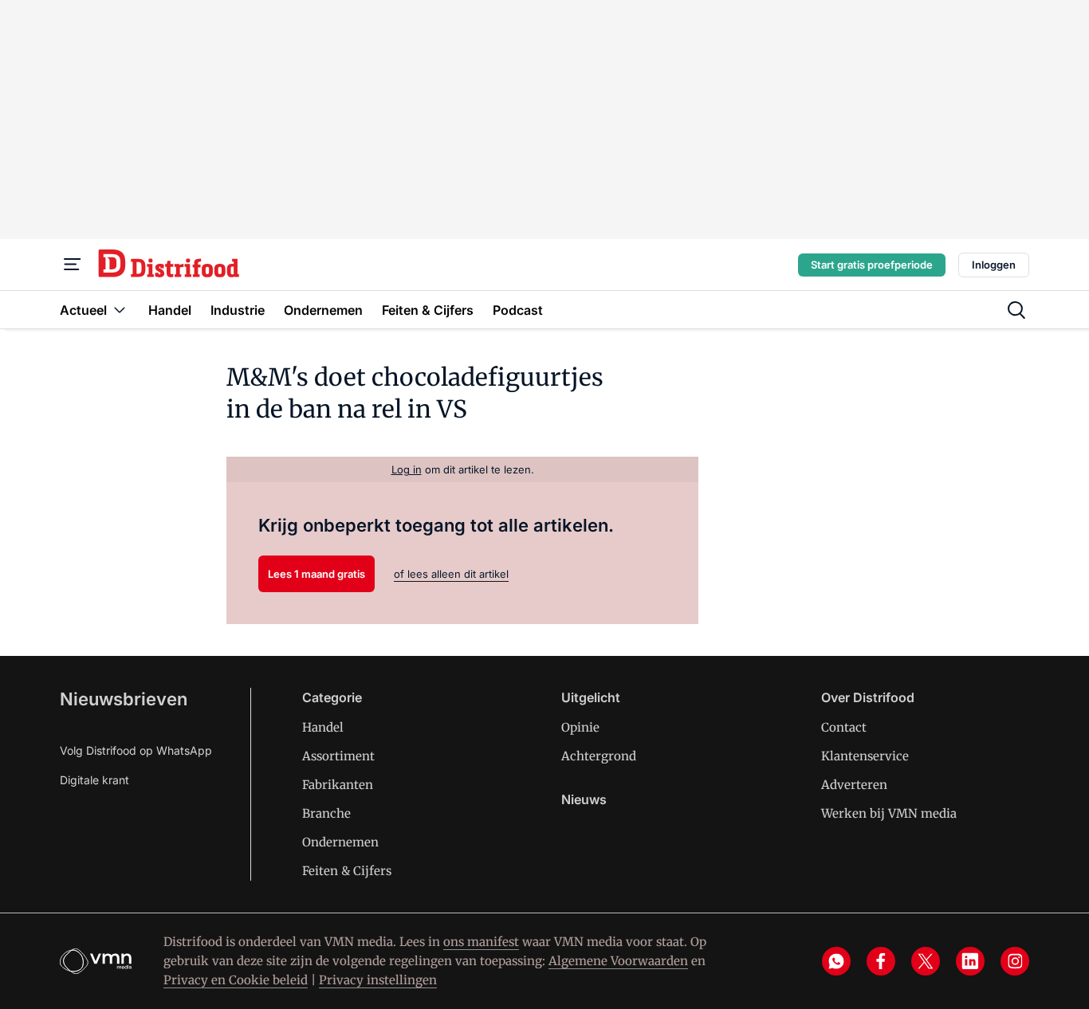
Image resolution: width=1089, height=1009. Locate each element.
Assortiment (338, 756)
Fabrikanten (337, 784)
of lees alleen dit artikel (451, 573)
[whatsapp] (836, 961)
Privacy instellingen (378, 979)
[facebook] (881, 961)
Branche (326, 813)
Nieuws (584, 799)
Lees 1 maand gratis (316, 573)
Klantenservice (865, 756)
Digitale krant (94, 780)
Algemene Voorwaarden (618, 960)
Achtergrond (598, 756)
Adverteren (854, 784)
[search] (1016, 310)
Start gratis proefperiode (872, 264)
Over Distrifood (867, 697)
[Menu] (72, 265)
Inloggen (994, 264)
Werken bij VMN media (889, 813)
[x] (925, 961)
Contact (844, 727)
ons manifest (481, 941)
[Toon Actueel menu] (119, 309)
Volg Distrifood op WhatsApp (136, 750)
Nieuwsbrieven (123, 699)
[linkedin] (970, 961)
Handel (323, 727)
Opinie (580, 727)
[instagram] (1015, 961)
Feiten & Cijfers (346, 870)
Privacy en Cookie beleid (235, 979)
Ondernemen (340, 842)
